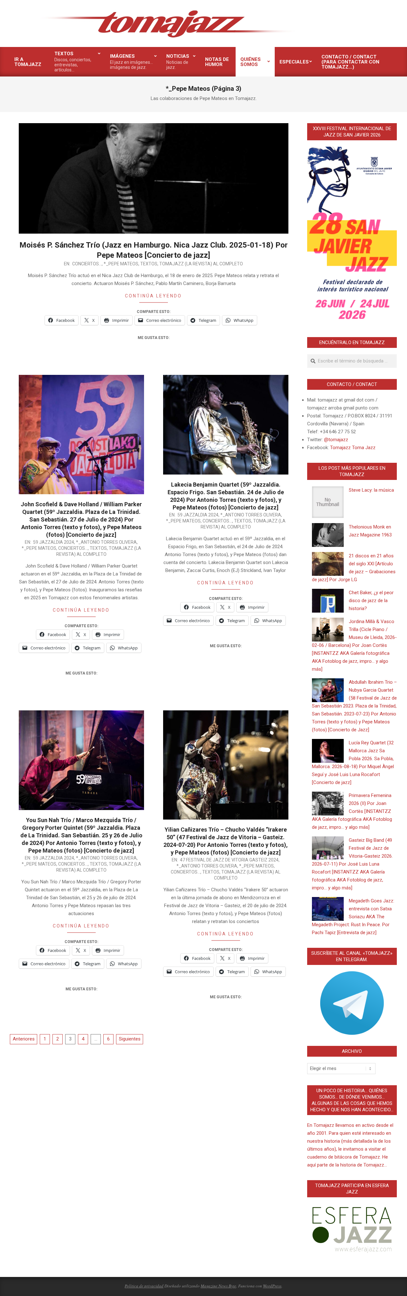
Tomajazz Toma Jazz (353, 447)
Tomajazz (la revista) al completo (201, 263)
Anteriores (24, 1039)
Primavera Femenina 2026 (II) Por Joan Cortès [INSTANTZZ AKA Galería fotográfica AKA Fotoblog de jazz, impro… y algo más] (352, 811)
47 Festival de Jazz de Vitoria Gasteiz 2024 (229, 859)
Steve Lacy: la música (371, 490)
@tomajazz (336, 439)
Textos (148, 263)
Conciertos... (87, 263)
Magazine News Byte (218, 1286)
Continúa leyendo (153, 295)
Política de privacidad (144, 1286)
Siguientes (130, 1039)
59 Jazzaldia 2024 (53, 542)
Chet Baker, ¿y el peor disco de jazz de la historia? (371, 600)
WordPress (272, 1286)
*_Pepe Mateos (121, 263)
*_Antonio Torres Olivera (106, 542)
